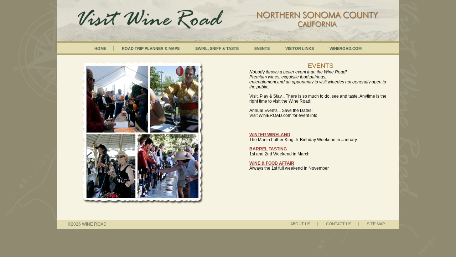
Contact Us (338, 224)
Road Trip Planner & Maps (151, 48)
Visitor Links (299, 48)
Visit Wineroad (228, 12)
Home (100, 48)
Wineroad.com (346, 48)
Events (262, 48)
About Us (300, 224)
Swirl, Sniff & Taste (217, 48)
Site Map (376, 224)
